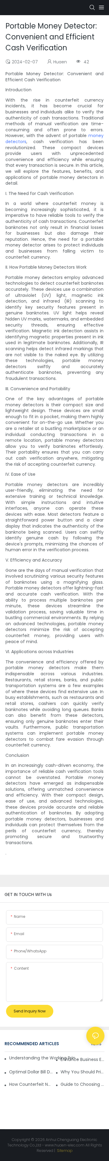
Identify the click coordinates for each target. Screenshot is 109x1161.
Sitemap (64, 1150)
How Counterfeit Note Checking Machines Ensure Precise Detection (31, 1084)
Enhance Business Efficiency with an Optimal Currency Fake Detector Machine (82, 1059)
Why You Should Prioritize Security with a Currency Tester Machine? (82, 1072)
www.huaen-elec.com (64, 1145)
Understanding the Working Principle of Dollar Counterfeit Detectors (44, 1058)
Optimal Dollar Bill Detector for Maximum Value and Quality (31, 1072)
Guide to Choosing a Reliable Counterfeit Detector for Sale (82, 1084)
